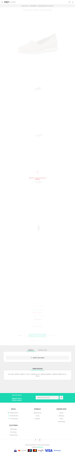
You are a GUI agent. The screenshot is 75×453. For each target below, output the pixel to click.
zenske (16, 374)
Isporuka (61, 413)
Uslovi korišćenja (61, 421)
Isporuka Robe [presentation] (42, 350)
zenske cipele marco (45, 374)
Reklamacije (61, 415)
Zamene (61, 418)
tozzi (27, 374)
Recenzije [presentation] (31, 350)
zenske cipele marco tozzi (58, 374)
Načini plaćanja (13, 429)
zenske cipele (34, 374)
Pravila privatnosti (13, 435)
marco (22, 374)
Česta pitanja (13, 432)
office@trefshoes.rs (14, 413)
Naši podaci (37, 418)
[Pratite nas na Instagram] (39, 440)
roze (37, 376)
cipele (9, 374)
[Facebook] (35, 440)
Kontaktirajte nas (37, 413)
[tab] (31, 350)
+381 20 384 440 (14, 418)
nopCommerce (40, 447)
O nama (37, 415)
